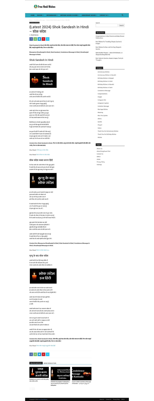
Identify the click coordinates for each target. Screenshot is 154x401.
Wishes (100, 137)
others (100, 118)
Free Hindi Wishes (42, 399)
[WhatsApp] (35, 39)
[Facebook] (31, 39)
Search (98, 23)
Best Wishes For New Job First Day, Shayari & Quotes (108, 48)
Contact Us (104, 15)
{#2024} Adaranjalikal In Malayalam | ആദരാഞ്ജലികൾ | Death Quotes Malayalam (60, 383)
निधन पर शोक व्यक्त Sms (42, 250)
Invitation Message (103, 106)
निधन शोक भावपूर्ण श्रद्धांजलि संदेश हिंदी (45, 346)
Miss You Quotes (103, 115)
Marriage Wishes (103, 109)
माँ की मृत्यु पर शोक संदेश (42, 150)
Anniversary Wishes (89, 15)
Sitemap (99, 164)
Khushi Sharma (34, 35)
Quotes (100, 122)
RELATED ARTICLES (36, 363)
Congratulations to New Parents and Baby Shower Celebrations (110, 37)
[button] (122, 15)
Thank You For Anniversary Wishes (108, 131)
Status (99, 128)
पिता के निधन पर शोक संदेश (43, 154)
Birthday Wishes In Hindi (69, 15)
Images (100, 97)
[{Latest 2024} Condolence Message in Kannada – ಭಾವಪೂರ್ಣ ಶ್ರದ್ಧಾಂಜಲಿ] (81, 373)
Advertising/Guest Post (103, 151)
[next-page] (33, 389)
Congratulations (102, 94)
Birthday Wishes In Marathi (106, 84)
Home (32, 15)
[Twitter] (47, 39)
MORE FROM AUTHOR (50, 363)
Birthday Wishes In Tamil (105, 87)
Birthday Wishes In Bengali (106, 78)
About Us (99, 148)
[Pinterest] (43, 39)
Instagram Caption (103, 103)
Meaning (100, 112)
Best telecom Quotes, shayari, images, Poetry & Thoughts (109, 59)
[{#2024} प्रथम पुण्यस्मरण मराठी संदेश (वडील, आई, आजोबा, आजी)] (39, 372)
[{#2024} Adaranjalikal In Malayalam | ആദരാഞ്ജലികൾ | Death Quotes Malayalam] (60, 373)
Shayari (39, 15)
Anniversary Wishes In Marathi (107, 75)
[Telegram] (39, 39)
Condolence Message (39, 20)
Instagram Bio (51, 15)
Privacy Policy (101, 162)
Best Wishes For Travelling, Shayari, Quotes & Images (108, 42)
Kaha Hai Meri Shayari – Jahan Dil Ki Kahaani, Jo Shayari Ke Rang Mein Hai (109, 53)
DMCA (98, 156)
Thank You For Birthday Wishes (107, 134)
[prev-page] (30, 389)
